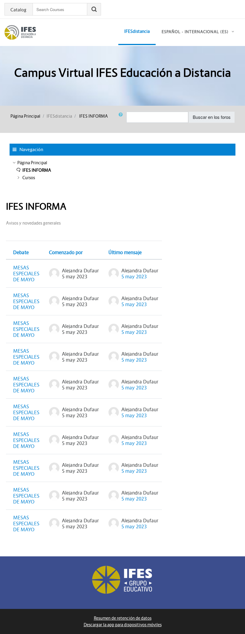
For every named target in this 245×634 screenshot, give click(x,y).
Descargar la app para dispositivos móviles (123, 624)
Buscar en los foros (212, 117)
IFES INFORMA (93, 116)
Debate (21, 252)
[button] (122, 117)
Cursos (28, 177)
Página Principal (25, 116)
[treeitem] (122, 162)
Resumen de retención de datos (122, 618)
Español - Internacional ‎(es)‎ (195, 31)
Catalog (18, 10)
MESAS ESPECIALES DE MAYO (26, 274)
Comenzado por (66, 252)
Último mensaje (125, 252)
